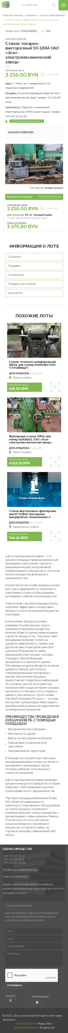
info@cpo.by (10, 869)
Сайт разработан (26, 1023)
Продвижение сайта (25, 1027)
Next (59, 164)
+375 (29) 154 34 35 (14, 862)
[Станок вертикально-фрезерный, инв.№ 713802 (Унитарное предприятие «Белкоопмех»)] (34, 489)
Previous (9, 164)
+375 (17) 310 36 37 (14, 856)
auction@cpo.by (29, 869)
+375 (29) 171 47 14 (13, 859)
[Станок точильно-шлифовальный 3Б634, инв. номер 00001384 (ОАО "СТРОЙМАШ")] (34, 340)
